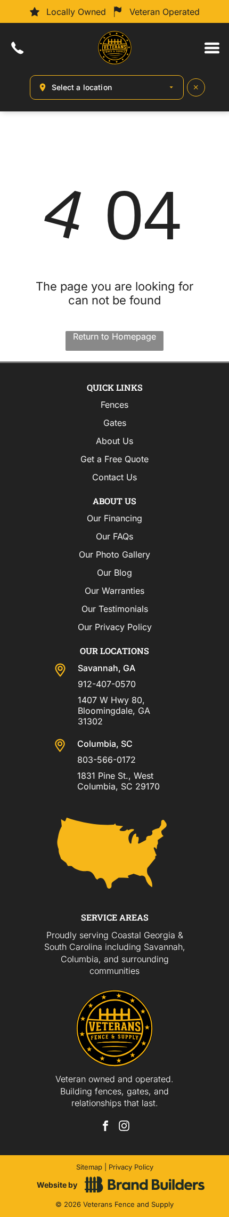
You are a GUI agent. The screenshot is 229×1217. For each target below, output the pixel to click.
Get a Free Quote (114, 459)
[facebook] (105, 1127)
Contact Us (114, 477)
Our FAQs (114, 536)
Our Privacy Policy (115, 627)
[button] (212, 48)
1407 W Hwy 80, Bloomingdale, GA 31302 (114, 711)
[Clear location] (196, 87)
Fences (114, 404)
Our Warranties (114, 590)
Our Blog (114, 572)
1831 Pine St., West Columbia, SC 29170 (118, 781)
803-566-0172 (106, 759)
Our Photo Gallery (114, 554)
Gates (114, 422)
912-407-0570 (107, 684)
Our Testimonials (114, 608)
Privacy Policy (131, 1167)
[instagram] (124, 1127)
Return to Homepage (114, 336)
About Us (114, 441)
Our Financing (114, 518)
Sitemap (89, 1167)
